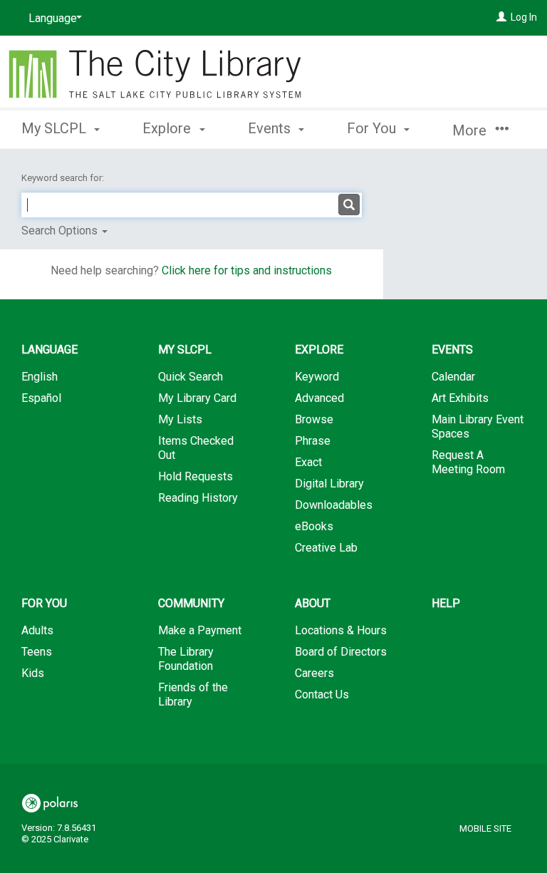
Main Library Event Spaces (477, 426)
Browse (314, 419)
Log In (524, 17)
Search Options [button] (60, 230)
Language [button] (49, 349)
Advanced (319, 398)
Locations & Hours (341, 630)
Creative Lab (326, 547)
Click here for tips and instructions (247, 270)
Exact (308, 462)
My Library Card (197, 398)
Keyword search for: (63, 177)
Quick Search (190, 376)
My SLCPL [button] (55, 128)
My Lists (180, 419)
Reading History (198, 498)
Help (446, 603)
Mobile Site (485, 828)
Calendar (453, 376)
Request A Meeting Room (468, 462)
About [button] (312, 603)
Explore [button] (168, 128)
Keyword (317, 376)
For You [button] (373, 128)
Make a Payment (199, 630)
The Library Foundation (186, 659)
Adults (37, 630)
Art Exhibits (460, 398)
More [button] (471, 130)
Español (41, 398)
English (39, 376)
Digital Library (329, 483)
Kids (32, 673)
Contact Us (322, 694)
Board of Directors (341, 651)
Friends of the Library (193, 694)
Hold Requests (195, 476)
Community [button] (191, 603)
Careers (314, 673)
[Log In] (501, 17)
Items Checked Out (196, 448)
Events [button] (271, 128)
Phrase (312, 441)
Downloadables (334, 505)
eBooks (314, 526)
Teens (36, 651)
